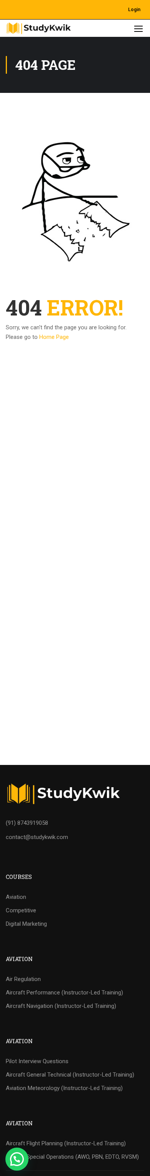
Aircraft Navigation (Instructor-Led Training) (61, 1006)
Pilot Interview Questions (37, 1061)
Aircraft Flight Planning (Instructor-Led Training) (66, 1143)
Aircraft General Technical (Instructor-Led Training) (70, 1074)
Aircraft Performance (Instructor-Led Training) (64, 992)
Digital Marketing (26, 923)
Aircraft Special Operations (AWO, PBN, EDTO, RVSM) (72, 1156)
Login (134, 9)
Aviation (16, 897)
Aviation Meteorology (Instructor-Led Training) (64, 1088)
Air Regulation (23, 979)
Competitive (21, 910)
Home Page (54, 337)
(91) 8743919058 (27, 822)
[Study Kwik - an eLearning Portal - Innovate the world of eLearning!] (38, 28)
